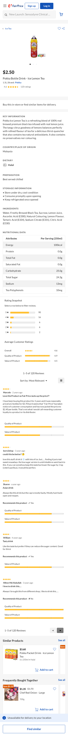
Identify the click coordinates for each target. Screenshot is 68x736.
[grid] (34, 660)
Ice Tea (8, 29)
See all (61, 640)
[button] (63, 28)
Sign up (32, 5)
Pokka (18, 82)
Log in (47, 5)
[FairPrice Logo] (15, 6)
